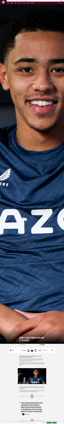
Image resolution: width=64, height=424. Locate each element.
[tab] (9, 1)
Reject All (49, 422)
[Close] (63, 422)
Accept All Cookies (54, 422)
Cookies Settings (43, 422)
